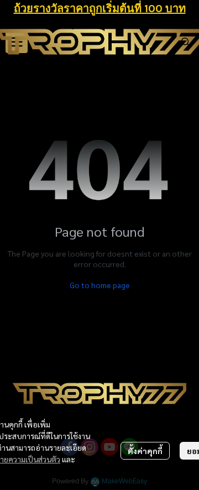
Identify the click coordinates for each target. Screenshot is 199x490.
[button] (185, 42)
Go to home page (100, 285)
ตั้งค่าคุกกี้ (145, 451)
